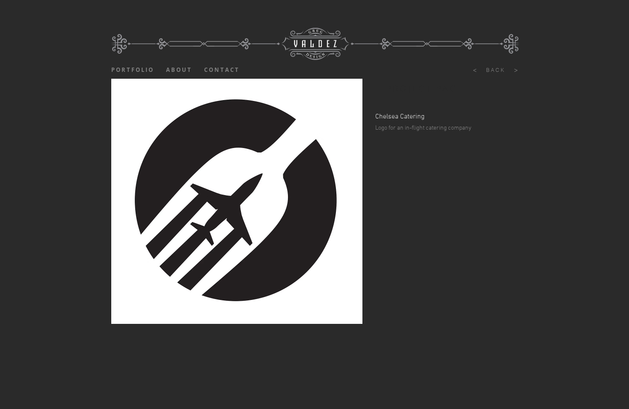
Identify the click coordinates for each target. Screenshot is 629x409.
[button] (236, 201)
